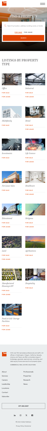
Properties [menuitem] (27, 376)
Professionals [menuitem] (28, 372)
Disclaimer (28, 426)
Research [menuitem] (27, 380)
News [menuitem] (26, 384)
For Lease (6, 97)
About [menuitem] (4, 372)
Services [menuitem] (5, 376)
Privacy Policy (20, 426)
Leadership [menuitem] (6, 384)
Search (23, 38)
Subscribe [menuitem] (5, 396)
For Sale (5, 93)
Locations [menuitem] (5, 388)
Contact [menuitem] (5, 392)
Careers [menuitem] (5, 380)
